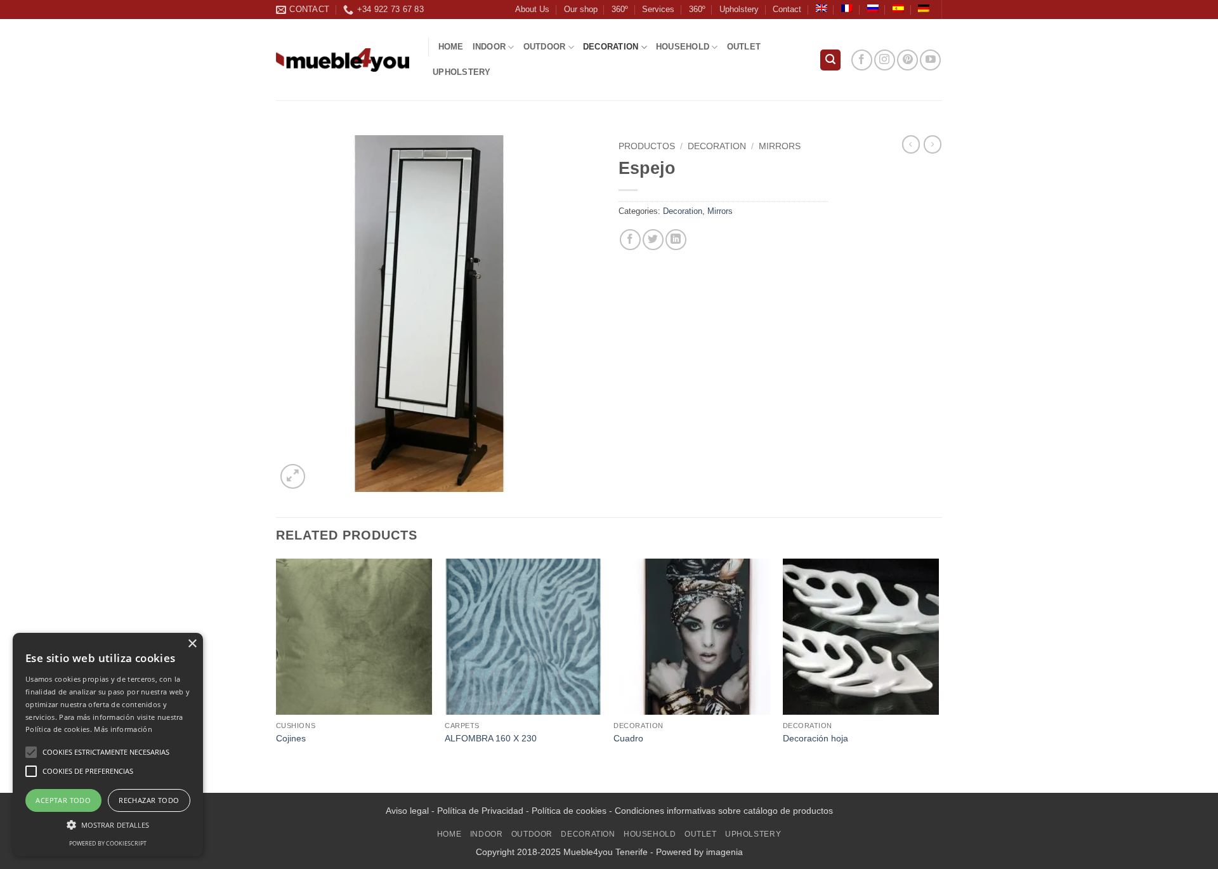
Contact (787, 9)
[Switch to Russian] (873, 8)
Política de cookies (569, 811)
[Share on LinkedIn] (675, 239)
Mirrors (780, 146)
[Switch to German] (923, 8)
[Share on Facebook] (630, 239)
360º (620, 9)
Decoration (611, 46)
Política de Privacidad (480, 811)
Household (682, 46)
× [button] (192, 644)
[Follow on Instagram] (884, 60)
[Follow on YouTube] (930, 60)
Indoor (489, 46)
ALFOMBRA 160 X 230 (491, 738)
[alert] (108, 744)
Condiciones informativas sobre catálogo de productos (724, 811)
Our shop (581, 9)
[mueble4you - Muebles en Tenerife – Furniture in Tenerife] (342, 60)
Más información (123, 729)
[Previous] (276, 674)
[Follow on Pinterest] (907, 60)
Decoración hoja (815, 738)
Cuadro (628, 738)
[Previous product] (932, 144)
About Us (532, 9)
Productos (647, 146)
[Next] (938, 674)
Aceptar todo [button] (63, 800)
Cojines (291, 738)
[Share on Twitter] (653, 239)
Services (658, 9)
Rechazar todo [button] (149, 800)
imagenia (724, 852)
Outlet (744, 46)
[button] (830, 60)
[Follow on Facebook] (861, 60)
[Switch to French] (847, 8)
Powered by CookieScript (108, 843)
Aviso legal (407, 811)
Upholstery (739, 9)
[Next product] (911, 144)
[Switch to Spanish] (898, 8)
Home (451, 46)
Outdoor (544, 46)
